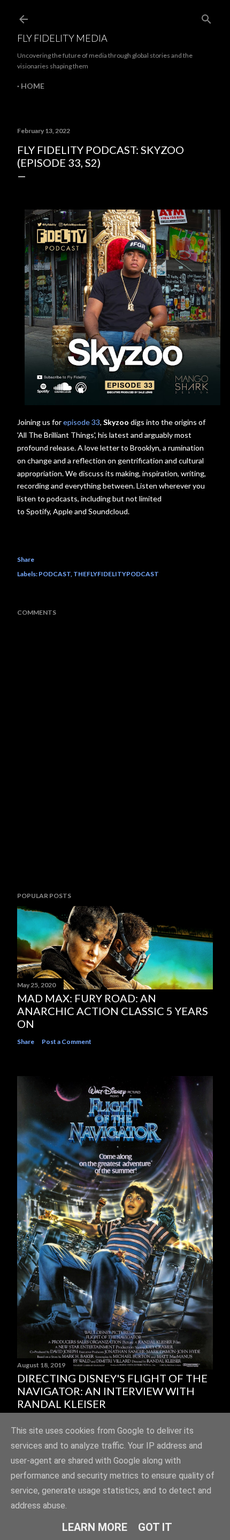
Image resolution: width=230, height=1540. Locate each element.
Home (32, 85)
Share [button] (25, 559)
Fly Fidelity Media (62, 38)
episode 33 (81, 422)
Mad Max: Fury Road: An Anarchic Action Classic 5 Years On (112, 1011)
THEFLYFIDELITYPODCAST (116, 574)
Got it (155, 1527)
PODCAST (55, 574)
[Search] (206, 16)
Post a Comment (66, 1042)
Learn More (94, 1527)
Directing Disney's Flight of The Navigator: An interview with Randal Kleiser (112, 1391)
